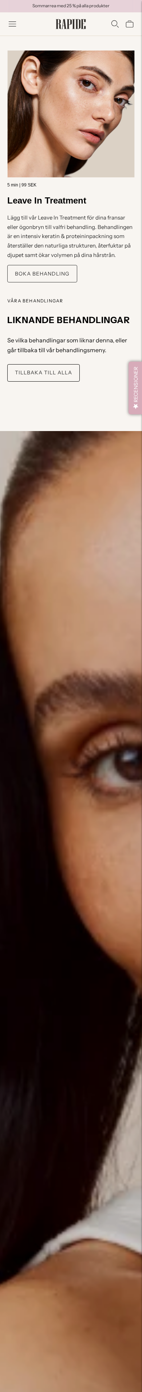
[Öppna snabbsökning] (115, 24)
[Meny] (12, 24)
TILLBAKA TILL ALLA (43, 372)
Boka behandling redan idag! (71, 5)
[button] (135, 388)
